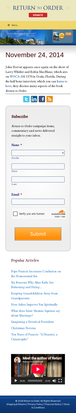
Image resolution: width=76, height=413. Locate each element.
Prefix (15, 158)
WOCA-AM (18, 76)
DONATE (38, 15)
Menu (15, 25)
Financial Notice (53, 404)
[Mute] (54, 381)
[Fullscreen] (60, 381)
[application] (38, 369)
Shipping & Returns (16, 404)
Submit (38, 234)
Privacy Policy (35, 404)
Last (14, 184)
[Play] (16, 381)
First (14, 171)
